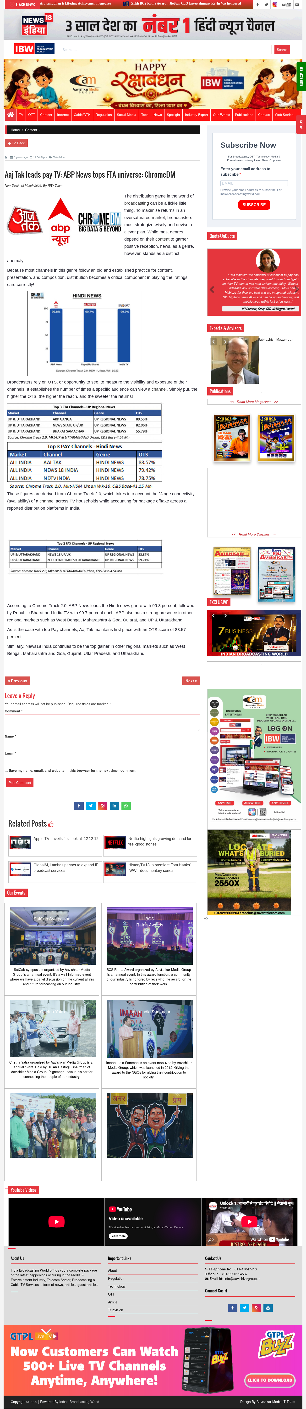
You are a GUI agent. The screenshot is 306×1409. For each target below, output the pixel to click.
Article (112, 1302)
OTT (111, 1294)
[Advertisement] (254, 503)
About (112, 1270)
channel (159, 389)
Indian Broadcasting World (79, 1401)
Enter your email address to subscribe (245, 171)
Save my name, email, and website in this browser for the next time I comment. (73, 770)
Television (59, 157)
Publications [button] (244, 115)
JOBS (301, 124)
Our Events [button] (221, 115)
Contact (264, 115)
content (162, 239)
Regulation (116, 1278)
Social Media (126, 115)
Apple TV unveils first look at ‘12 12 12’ (66, 839)
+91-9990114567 (234, 1273)
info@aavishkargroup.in (242, 1278)
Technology (117, 1286)
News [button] (157, 115)
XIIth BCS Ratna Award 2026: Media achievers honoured (220, 3)
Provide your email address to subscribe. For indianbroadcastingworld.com (251, 192)
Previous (18, 680)
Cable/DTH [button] (82, 115)
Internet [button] (63, 115)
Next (190, 680)
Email (10, 753)
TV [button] (21, 115)
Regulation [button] (104, 115)
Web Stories (284, 115)
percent (14, 636)
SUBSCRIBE (254, 205)
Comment (13, 711)
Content (46, 115)
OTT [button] (31, 115)
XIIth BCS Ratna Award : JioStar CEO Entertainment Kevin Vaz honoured (103, 3)
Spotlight (173, 115)
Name (10, 736)
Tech (144, 115)
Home (15, 129)
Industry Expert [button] (196, 115)
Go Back (18, 143)
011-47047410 (245, 1269)
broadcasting (136, 203)
